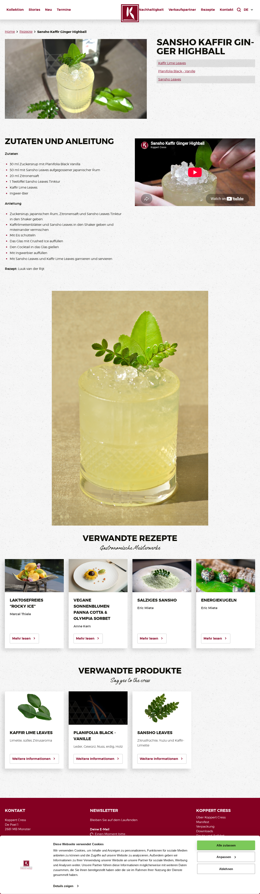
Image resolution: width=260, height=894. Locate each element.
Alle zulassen (226, 845)
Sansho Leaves (169, 79)
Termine (64, 10)
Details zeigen (63, 886)
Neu (48, 10)
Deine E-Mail (99, 829)
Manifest (202, 822)
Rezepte (208, 10)
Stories (34, 10)
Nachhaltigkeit (151, 10)
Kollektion (15, 10)
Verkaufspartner (182, 10)
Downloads (204, 831)
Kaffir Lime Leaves (172, 63)
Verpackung (205, 826)
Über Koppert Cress (211, 817)
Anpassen (224, 857)
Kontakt (226, 10)
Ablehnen (226, 868)
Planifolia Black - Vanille (176, 71)
